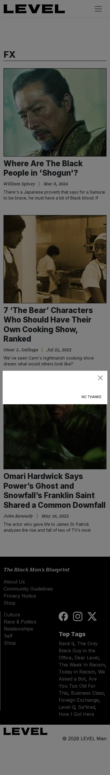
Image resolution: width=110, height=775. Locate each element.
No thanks (91, 397)
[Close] (100, 377)
